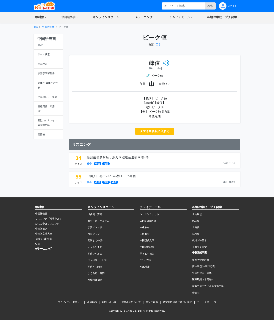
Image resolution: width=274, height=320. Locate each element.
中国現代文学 (147, 240)
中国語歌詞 (41, 228)
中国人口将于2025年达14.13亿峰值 (111, 176)
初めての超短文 (43, 238)
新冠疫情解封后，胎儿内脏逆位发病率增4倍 (118, 157)
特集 (37, 244)
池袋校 (195, 220)
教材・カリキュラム (98, 220)
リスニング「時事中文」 (48, 218)
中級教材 (144, 227)
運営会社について (131, 302)
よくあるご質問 (96, 273)
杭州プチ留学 (199, 240)
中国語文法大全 (43, 233)
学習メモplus (95, 266)
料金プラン (94, 233)
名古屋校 (197, 214)
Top (36, 27)
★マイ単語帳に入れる (155, 131)
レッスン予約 (95, 247)
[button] (41, 17)
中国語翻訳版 (147, 247)
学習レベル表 (95, 253)
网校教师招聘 (95, 279)
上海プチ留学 (199, 247)
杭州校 (195, 233)
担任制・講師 (95, 214)
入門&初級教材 (148, 220)
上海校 (195, 227)
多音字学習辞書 (200, 259)
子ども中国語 (147, 253)
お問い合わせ (109, 302)
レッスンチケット (149, 214)
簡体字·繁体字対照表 (203, 266)
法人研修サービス (97, 260)
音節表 (195, 292)
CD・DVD (145, 260)
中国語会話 (41, 213)
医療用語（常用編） (203, 279)
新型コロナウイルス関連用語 (208, 286)
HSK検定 (145, 266)
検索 (210, 5)
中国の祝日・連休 (202, 272)
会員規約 (92, 302)
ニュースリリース (206, 302)
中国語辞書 (48, 27)
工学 (158, 44)
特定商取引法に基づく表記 (177, 302)
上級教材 (144, 233)
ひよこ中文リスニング (47, 223)
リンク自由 (152, 302)
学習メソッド (95, 227)
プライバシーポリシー (70, 302)
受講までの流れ (96, 240)
